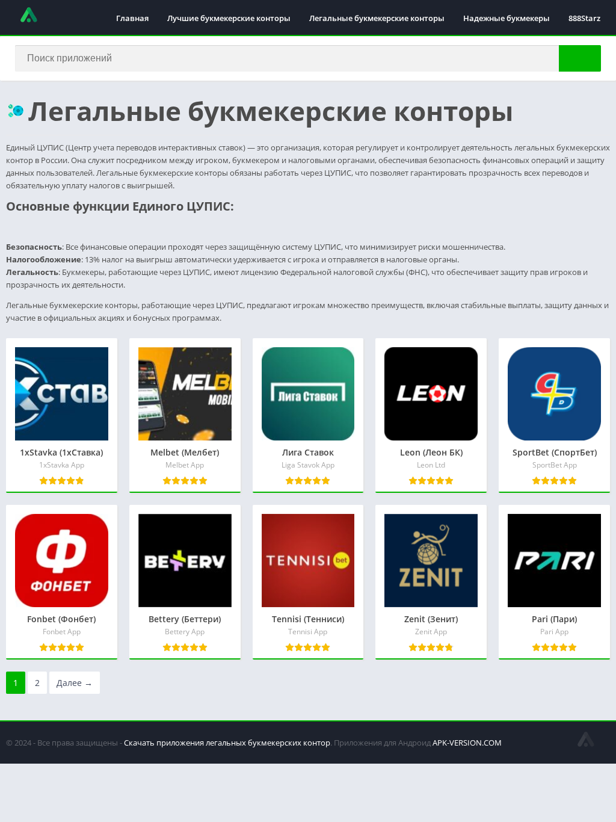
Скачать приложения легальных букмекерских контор (227, 742)
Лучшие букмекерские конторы (229, 18)
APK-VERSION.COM (467, 742)
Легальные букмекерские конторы (377, 18)
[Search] (580, 58)
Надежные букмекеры (506, 18)
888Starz (584, 18)
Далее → (75, 682)
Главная (132, 18)
